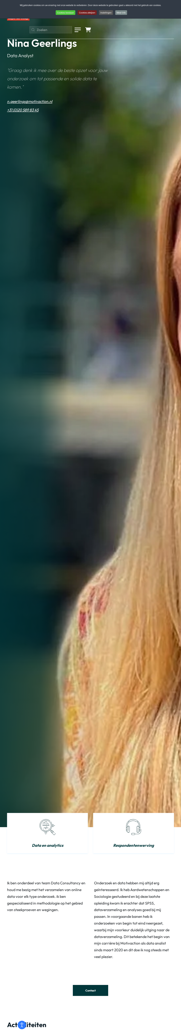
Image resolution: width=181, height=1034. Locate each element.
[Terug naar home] (18, 19)
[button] (78, 30)
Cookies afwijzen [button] (87, 12)
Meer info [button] (121, 12)
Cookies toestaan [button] (65, 12)
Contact (90, 990)
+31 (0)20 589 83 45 (23, 110)
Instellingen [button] (106, 12)
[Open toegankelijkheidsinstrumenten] (22, 1025)
